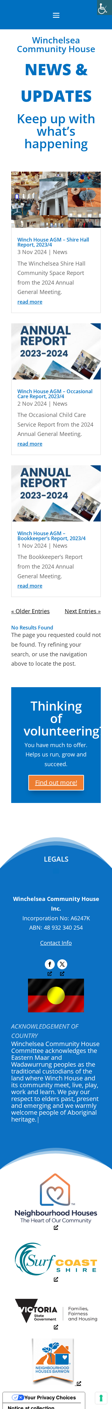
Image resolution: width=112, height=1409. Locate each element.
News (60, 252)
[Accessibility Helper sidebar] (104, 7)
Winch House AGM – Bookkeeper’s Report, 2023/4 (51, 536)
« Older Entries (30, 611)
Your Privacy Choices (50, 1397)
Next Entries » (83, 611)
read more (29, 301)
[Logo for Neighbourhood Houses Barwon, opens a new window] (56, 1383)
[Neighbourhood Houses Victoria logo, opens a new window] (56, 1224)
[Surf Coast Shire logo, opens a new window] (56, 1276)
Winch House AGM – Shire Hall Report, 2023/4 (53, 242)
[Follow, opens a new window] (50, 964)
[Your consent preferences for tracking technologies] (101, 1398)
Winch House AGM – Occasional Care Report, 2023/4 (54, 394)
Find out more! (56, 782)
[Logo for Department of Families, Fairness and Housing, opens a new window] (56, 1323)
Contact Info (56, 943)
